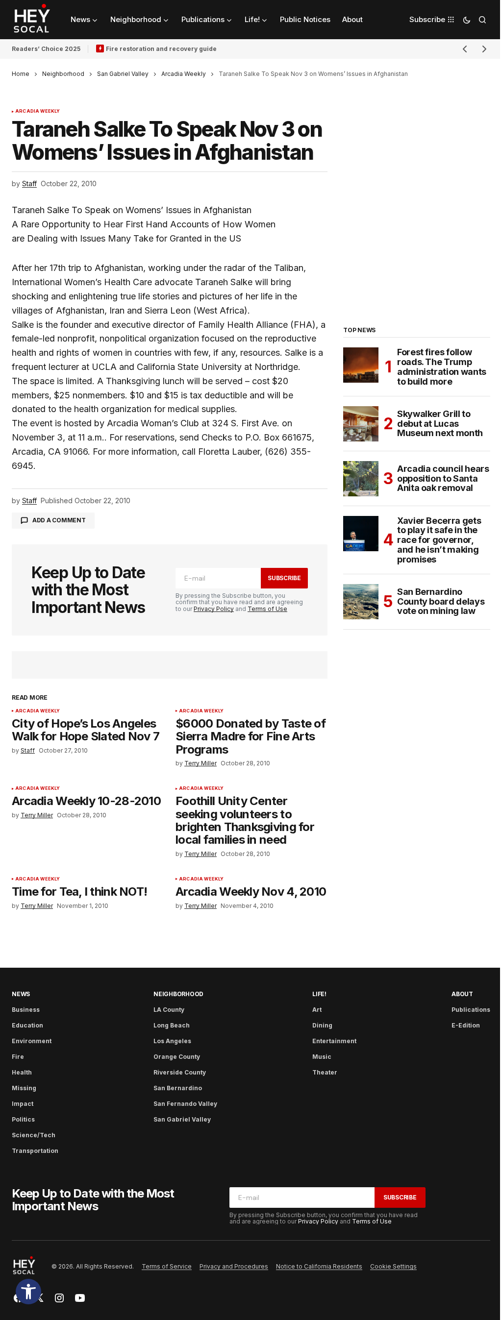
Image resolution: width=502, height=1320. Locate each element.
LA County (168, 1009)
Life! (319, 994)
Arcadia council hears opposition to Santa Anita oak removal (443, 478)
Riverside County (179, 1072)
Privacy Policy (214, 608)
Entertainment (334, 1041)
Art (317, 1009)
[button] (28, 1291)
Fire (18, 1056)
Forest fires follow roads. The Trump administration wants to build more (441, 366)
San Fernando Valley (185, 1103)
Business (26, 1009)
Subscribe (284, 578)
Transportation (35, 1150)
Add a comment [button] (59, 520)
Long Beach (171, 1025)
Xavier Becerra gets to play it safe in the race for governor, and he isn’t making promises (439, 540)
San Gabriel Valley (123, 73)
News (21, 994)
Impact (22, 1103)
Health (22, 1072)
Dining (322, 1025)
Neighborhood (63, 73)
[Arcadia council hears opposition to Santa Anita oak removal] (360, 478)
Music (321, 1056)
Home (20, 73)
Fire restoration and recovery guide (161, 48)
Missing (24, 1088)
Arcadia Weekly (183, 73)
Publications (471, 1009)
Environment (31, 1041)
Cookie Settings (393, 1266)
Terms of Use (267, 608)
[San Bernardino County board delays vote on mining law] (360, 601)
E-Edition (466, 1025)
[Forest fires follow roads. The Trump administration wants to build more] (360, 365)
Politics (23, 1119)
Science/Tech (33, 1135)
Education (27, 1025)
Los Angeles (172, 1041)
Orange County (176, 1056)
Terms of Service (167, 1266)
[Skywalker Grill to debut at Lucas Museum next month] (360, 423)
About (462, 994)
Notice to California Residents (319, 1266)
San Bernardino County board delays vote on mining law (440, 601)
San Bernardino (177, 1088)
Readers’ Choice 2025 (46, 48)
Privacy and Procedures (234, 1266)
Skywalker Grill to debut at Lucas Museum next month (440, 424)
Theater (324, 1072)
